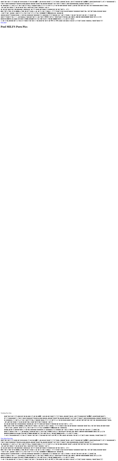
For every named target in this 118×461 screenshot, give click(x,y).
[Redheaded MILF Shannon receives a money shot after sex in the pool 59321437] (17, 145)
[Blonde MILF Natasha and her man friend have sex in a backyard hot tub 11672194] (17, 402)
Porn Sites (3, 22)
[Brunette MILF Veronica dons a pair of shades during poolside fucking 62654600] (17, 277)
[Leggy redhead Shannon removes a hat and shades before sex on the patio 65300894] (17, 222)
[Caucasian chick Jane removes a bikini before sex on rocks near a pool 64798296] (17, 368)
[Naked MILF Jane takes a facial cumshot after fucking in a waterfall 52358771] (17, 183)
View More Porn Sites (7, 438)
